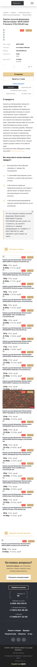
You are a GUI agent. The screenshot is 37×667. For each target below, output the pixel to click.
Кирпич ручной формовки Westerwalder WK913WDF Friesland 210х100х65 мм (17, 382)
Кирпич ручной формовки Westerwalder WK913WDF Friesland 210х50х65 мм (17, 260)
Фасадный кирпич (24, 12)
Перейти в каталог (18, 587)
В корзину (18, 74)
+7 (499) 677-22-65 (18, 617)
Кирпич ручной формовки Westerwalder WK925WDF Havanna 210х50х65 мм (17, 342)
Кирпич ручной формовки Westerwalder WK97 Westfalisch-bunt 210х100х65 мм (17, 412)
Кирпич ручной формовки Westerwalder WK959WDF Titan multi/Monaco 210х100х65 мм (17, 314)
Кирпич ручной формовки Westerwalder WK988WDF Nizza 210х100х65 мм (17, 425)
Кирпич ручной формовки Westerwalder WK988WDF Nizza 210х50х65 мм (17, 329)
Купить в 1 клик (18, 79)
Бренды (26, 630)
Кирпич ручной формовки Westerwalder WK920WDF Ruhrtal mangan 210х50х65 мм (18, 287)
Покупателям (10, 634)
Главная (5, 12)
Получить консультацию (18, 577)
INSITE (23, 664)
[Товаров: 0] (27, 3)
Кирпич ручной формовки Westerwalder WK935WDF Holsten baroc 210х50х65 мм (17, 300)
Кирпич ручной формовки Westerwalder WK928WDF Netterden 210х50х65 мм (17, 274)
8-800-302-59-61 (18, 603)
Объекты (22, 634)
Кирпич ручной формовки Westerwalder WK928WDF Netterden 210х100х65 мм (17, 368)
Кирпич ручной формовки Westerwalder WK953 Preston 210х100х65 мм (17, 508)
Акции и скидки (14, 630)
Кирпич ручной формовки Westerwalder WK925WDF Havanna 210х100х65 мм (17, 482)
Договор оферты (18, 653)
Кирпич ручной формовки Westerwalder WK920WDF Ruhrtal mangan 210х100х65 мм (17, 439)
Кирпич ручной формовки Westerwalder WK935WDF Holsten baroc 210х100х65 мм (18, 355)
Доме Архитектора (17, 151)
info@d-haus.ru (20, 661)
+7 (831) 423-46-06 (18, 610)
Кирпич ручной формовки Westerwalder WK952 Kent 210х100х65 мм (17, 495)
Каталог (13, 12)
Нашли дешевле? (18, 83)
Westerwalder (27, 15)
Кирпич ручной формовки (11, 15)
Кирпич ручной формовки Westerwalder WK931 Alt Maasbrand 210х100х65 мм (17, 453)
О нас (30, 634)
